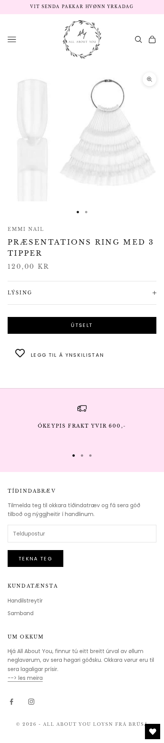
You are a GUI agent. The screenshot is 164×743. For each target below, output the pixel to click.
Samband (21, 613)
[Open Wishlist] (152, 731)
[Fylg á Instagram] (31, 701)
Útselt (82, 325)
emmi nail (26, 229)
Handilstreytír (25, 600)
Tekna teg (35, 558)
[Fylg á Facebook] (11, 701)
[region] (82, 423)
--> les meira (25, 678)
